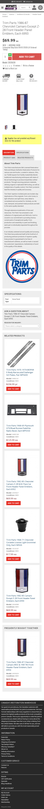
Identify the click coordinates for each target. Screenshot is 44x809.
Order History (5, 795)
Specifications (22, 152)
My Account (5, 793)
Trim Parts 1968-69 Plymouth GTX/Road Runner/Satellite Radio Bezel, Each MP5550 (20, 428)
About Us (4, 749)
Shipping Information (8, 742)
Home (4, 14)
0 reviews (16, 65)
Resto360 (4, 737)
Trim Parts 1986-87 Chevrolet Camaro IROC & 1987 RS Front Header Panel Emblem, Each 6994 (19, 666)
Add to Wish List (11, 68)
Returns (3, 767)
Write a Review (28, 65)
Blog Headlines (6, 783)
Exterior (11, 14)
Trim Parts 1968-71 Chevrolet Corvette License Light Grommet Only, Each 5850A (21, 542)
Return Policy (5, 740)
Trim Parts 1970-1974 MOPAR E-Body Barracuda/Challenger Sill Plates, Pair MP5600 (20, 372)
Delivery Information (8, 751)
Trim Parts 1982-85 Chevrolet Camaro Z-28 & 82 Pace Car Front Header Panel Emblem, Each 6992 (19, 485)
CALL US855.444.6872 (33, 80)
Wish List (4, 797)
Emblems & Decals (23, 14)
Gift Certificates (6, 779)
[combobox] (22, 326)
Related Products (25, 158)
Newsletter (5, 800)
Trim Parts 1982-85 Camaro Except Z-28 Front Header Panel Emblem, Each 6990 (20, 598)
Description (9, 152)
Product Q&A (9, 158)
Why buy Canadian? (8, 747)
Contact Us (29, 1)
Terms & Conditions (8, 756)
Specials (4, 781)
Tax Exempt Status (7, 744)
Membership (5, 802)
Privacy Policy (5, 754)
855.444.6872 (17, 1)
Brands (3, 776)
